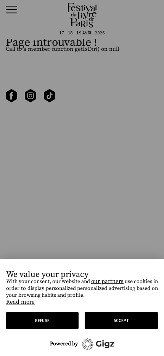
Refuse (42, 320)
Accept (121, 320)
